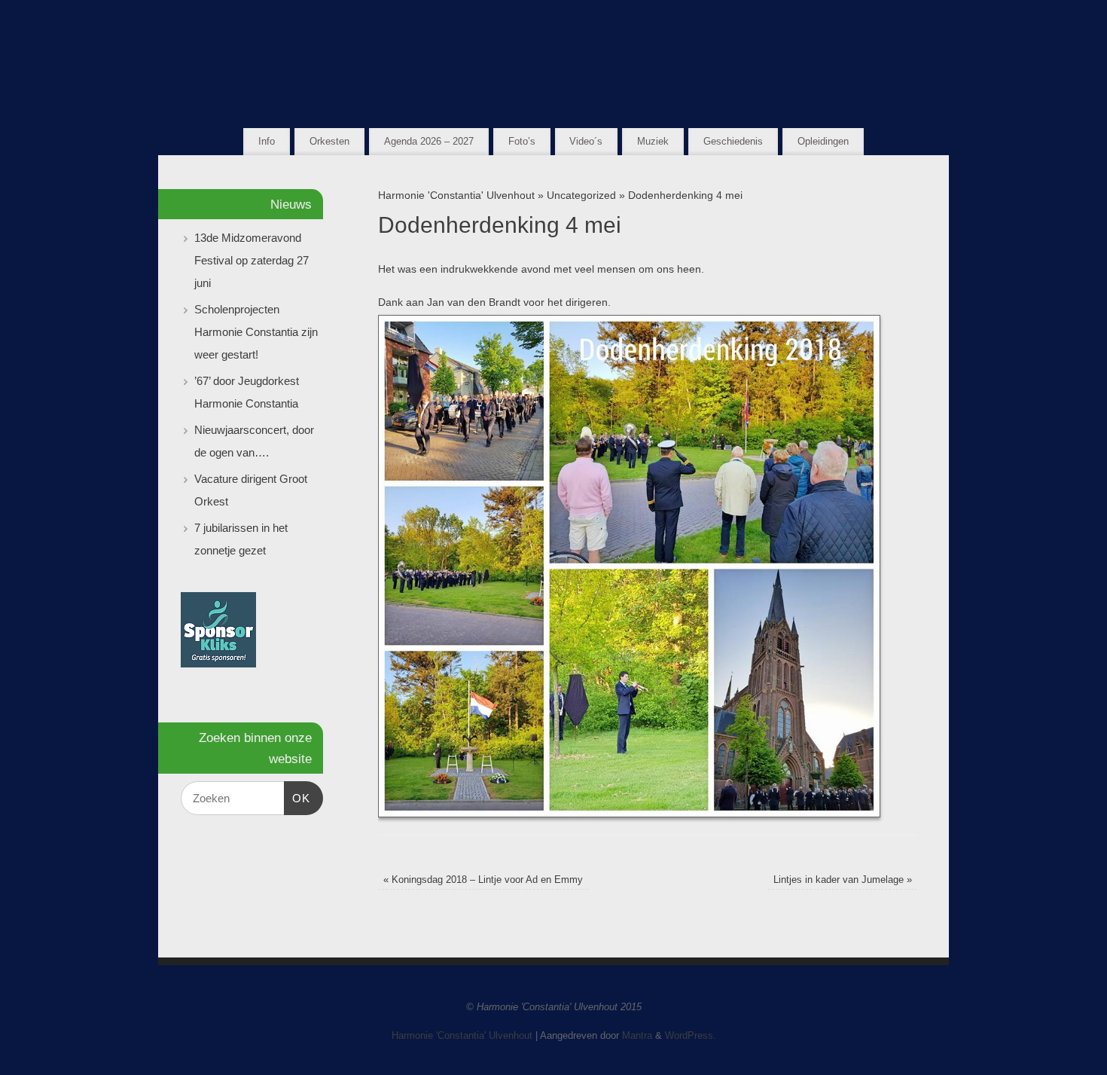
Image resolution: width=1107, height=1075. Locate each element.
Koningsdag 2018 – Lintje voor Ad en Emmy (483, 880)
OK (297, 798)
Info (266, 141)
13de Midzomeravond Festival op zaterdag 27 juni (251, 260)
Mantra (637, 1036)
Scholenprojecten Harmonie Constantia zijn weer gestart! (256, 332)
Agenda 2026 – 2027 (429, 141)
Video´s (585, 141)
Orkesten (329, 141)
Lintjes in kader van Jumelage (842, 880)
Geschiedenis (733, 141)
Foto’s (521, 141)
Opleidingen (823, 141)
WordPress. (690, 1036)
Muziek (653, 141)
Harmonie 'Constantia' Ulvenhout (456, 195)
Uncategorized (581, 195)
